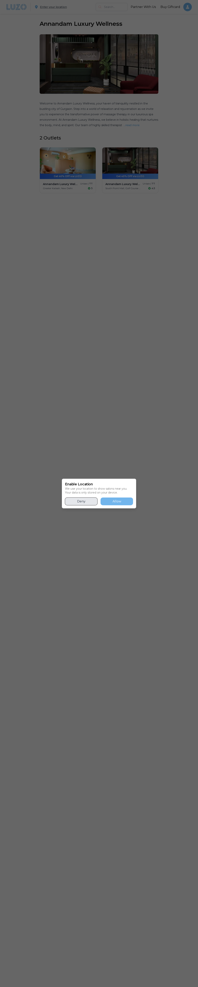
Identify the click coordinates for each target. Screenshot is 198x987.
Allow (117, 501)
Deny (81, 501)
